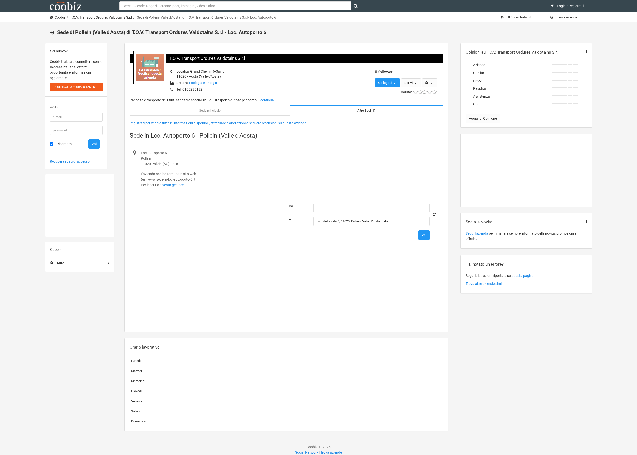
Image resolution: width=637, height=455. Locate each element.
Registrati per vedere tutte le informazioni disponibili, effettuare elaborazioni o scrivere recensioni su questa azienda (218, 123)
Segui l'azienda (477, 233)
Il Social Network (519, 17)
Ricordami (64, 144)
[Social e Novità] (585, 221)
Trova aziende (331, 452)
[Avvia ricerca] (355, 6)
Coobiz (60, 17)
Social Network (306, 452)
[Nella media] (425, 92)
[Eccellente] (434, 92)
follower (383, 72)
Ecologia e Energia (203, 83)
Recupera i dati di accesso (70, 161)
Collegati (385, 83)
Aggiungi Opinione (483, 118)
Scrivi (408, 83)
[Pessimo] (415, 92)
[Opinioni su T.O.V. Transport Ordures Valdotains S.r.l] (585, 51)
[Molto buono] (429, 92)
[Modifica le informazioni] (429, 83)
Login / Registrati (570, 6)
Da (291, 206)
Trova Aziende (566, 17)
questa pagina (523, 276)
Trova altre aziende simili (484, 284)
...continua (265, 100)
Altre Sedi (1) (366, 110)
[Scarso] (420, 92)
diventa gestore (172, 185)
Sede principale (210, 110)
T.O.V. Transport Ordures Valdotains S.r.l (101, 17)
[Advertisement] (79, 205)
